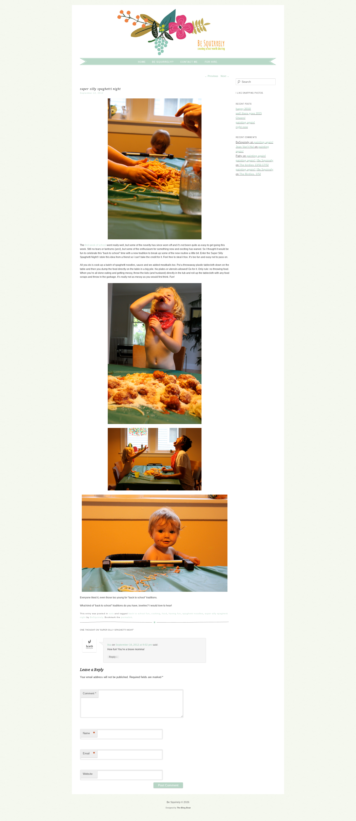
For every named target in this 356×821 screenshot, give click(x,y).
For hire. (211, 62)
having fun (175, 613)
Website (88, 773)
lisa (109, 644)
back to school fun (139, 613)
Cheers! (240, 117)
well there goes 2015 (249, 113)
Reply (113, 657)
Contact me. (189, 62)
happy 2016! (243, 108)
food (164, 613)
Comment (89, 693)
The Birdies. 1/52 (250, 174)
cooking (155, 613)
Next (225, 76)
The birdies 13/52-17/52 (254, 165)
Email (89, 753)
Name (89, 733)
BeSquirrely (96, 617)
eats (111, 613)
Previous (211, 76)
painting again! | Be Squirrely (254, 160)
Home (142, 62)
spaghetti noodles (193, 613)
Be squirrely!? (163, 62)
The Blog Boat (184, 808)
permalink (126, 617)
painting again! (245, 122)
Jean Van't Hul (245, 146)
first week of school (95, 245)
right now (242, 127)
